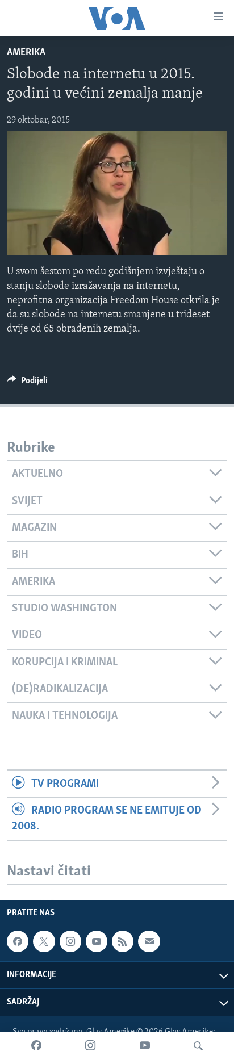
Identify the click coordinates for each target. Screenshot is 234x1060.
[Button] (27, 383)
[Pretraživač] (198, 1046)
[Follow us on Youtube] (96, 941)
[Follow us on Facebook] (17, 941)
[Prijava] (149, 941)
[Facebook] (36, 1046)
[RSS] (122, 941)
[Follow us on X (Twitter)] (44, 941)
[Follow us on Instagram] (70, 941)
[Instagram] (90, 1046)
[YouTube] (144, 1046)
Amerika (26, 53)
